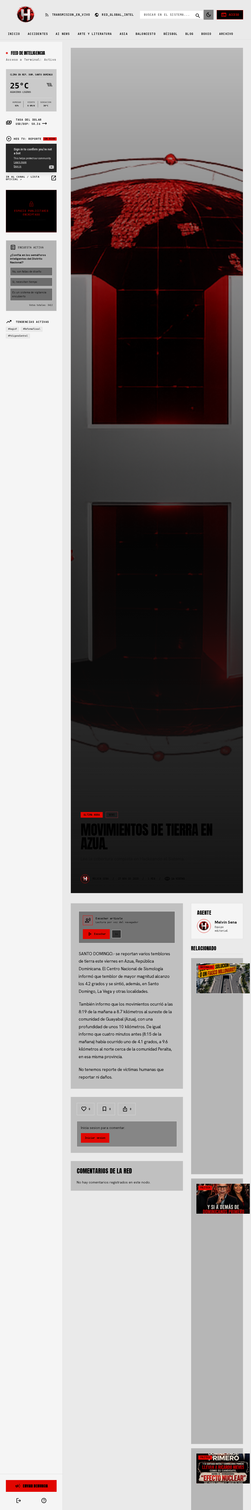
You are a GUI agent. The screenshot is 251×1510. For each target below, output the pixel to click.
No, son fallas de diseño (26, 271)
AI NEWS (63, 33)
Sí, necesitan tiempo (24, 282)
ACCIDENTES (38, 33)
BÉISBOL (170, 33)
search (198, 16)
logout (19, 1501)
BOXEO (206, 33)
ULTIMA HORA (92, 814)
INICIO (14, 33)
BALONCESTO (146, 33)
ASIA (124, 33)
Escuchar (96, 934)
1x (116, 934)
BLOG (189, 33)
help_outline (44, 1501)
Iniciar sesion (95, 1138)
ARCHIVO (226, 33)
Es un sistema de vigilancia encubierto (29, 294)
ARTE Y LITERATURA (95, 33)
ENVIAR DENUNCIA (31, 1485)
